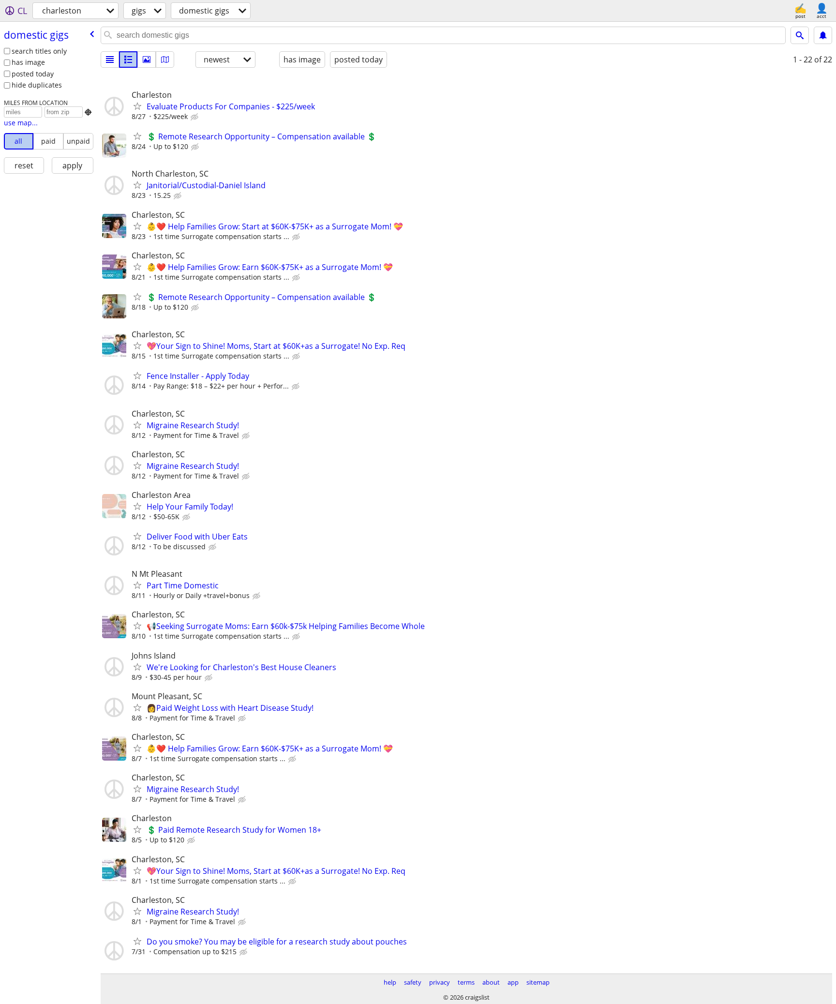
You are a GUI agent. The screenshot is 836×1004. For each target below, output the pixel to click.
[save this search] (823, 35)
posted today (33, 73)
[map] (165, 59)
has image (28, 62)
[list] (110, 59)
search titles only (39, 51)
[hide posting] (195, 117)
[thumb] (128, 59)
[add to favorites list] (137, 106)
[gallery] (146, 59)
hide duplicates (37, 85)
